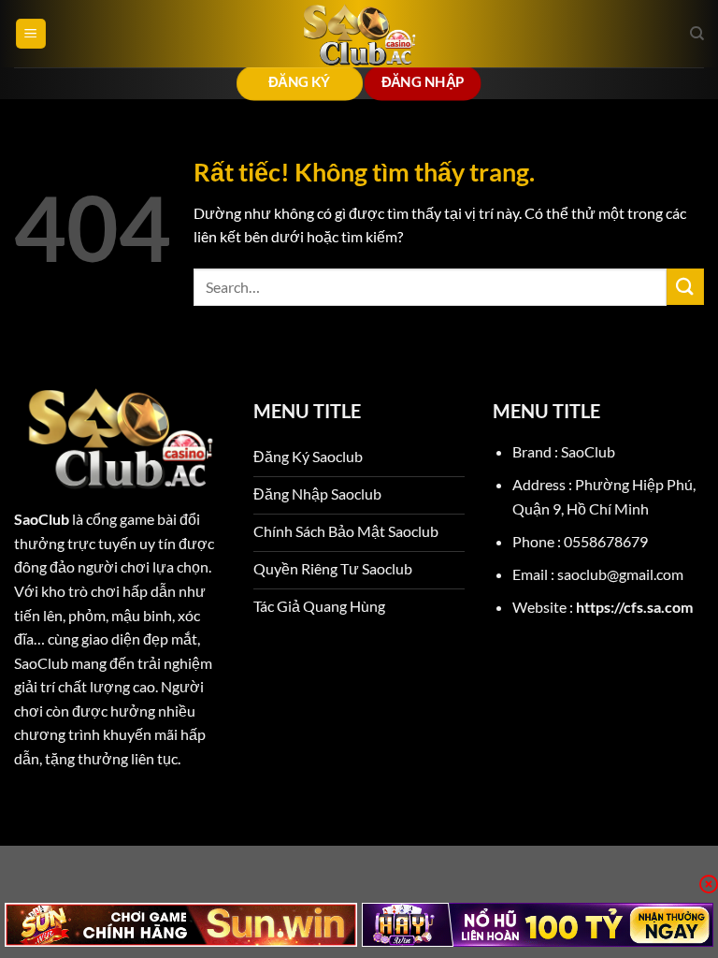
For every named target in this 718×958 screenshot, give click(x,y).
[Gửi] (685, 287)
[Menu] (31, 34)
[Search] (697, 33)
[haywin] (538, 925)
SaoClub (41, 519)
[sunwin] (181, 925)
